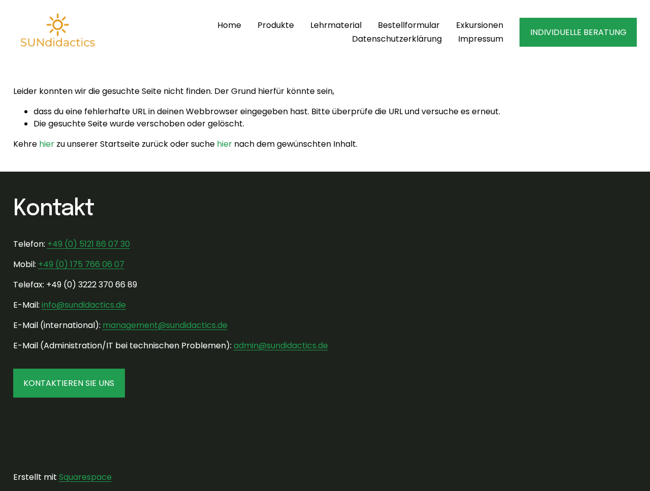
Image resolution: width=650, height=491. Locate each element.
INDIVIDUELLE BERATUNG (578, 32)
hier (46, 144)
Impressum (480, 39)
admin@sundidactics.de (281, 345)
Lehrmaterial (336, 25)
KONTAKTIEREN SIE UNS (68, 383)
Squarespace (85, 477)
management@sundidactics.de (165, 325)
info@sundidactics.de (84, 305)
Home (229, 25)
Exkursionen (479, 25)
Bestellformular (409, 25)
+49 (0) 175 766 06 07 (81, 264)
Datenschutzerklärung (397, 39)
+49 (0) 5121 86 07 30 (88, 244)
